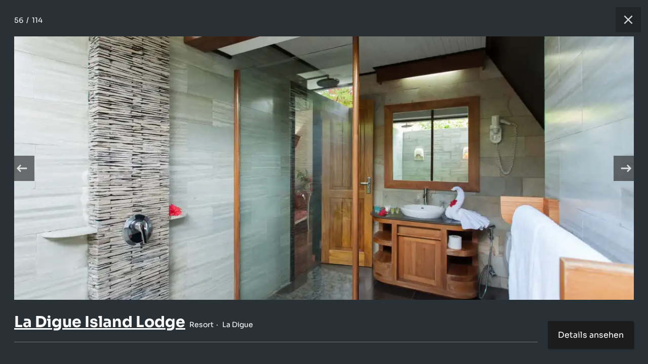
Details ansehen (591, 335)
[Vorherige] (21, 168)
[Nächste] (626, 168)
